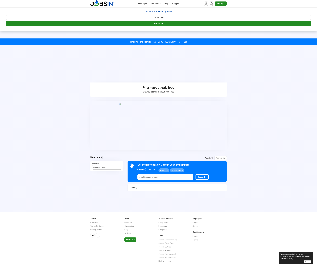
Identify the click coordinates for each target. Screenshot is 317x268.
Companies (155, 4)
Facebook (98, 235)
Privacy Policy (96, 230)
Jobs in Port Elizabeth (167, 254)
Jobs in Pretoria (164, 250)
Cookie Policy (288, 259)
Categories (162, 230)
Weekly (142, 170)
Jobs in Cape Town (166, 243)
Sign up (195, 226)
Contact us (94, 222)
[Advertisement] (158, 64)
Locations (162, 226)
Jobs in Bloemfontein (167, 257)
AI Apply (175, 4)
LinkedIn (92, 235)
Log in (195, 222)
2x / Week (151, 170)
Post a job (221, 3)
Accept (307, 262)
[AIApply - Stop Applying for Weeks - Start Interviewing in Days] (158, 125)
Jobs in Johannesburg (167, 240)
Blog (166, 4)
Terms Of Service (97, 226)
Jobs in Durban (164, 247)
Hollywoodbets (164, 261)
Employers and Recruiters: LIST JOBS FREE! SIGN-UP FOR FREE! (158, 42)
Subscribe (158, 24)
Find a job (142, 4)
